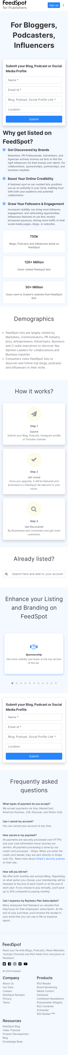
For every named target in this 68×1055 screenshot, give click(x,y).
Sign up (53, 5)
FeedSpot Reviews (14, 994)
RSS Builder (46, 1013)
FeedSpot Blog (11, 1026)
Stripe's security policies (50, 858)
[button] (63, 4)
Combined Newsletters (50, 998)
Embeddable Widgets (49, 1002)
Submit (34, 119)
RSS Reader (44, 983)
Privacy (7, 998)
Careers (7, 991)
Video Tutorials (11, 1030)
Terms (6, 1002)
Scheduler (43, 1010)
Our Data (8, 987)
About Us (8, 983)
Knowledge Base (12, 1041)
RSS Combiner (45, 1006)
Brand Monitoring (47, 987)
